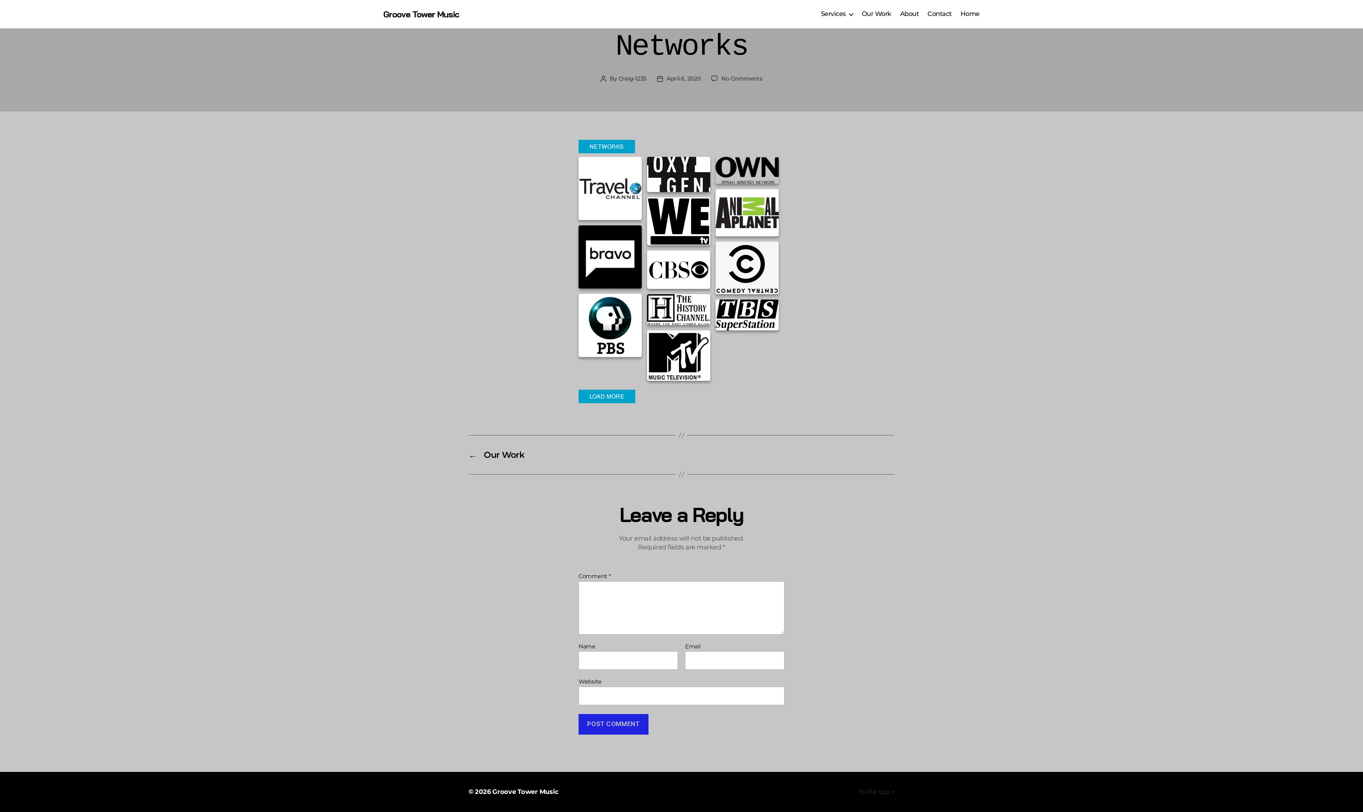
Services (833, 14)
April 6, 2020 (684, 78)
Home (970, 14)
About (909, 14)
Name (587, 646)
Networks (607, 146)
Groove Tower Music (421, 14)
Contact (939, 14)
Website (590, 681)
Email (693, 646)
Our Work (876, 14)
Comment (595, 576)
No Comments (741, 78)
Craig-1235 (632, 78)
